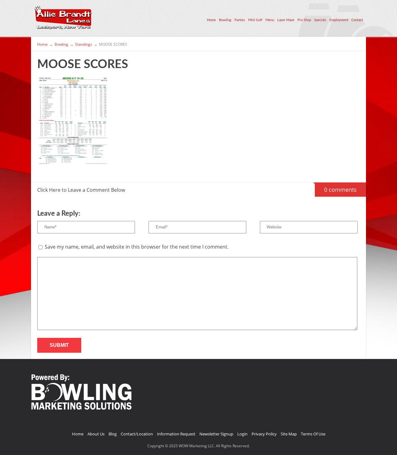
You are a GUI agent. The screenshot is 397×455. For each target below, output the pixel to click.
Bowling (225, 20)
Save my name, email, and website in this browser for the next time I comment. (137, 246)
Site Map (289, 434)
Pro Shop (304, 20)
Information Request (176, 434)
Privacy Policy (264, 434)
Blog (113, 434)
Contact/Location (137, 434)
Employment (338, 20)
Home (211, 20)
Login (242, 434)
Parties (239, 20)
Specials (320, 20)
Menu (269, 20)
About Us (96, 434)
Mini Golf (255, 20)
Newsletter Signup (216, 434)
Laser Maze (285, 20)
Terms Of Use (313, 434)
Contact (357, 20)
